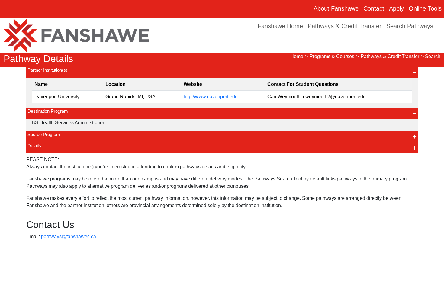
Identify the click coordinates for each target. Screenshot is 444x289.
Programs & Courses (332, 56)
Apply (396, 8)
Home (296, 56)
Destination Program (47, 111)
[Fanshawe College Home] (76, 34)
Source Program (43, 134)
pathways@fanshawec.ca (68, 236)
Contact (373, 8)
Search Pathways (409, 26)
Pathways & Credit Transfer (344, 26)
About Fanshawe (336, 8)
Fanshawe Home (280, 26)
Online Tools (425, 8)
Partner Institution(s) (47, 70)
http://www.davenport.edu (211, 96)
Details (34, 145)
